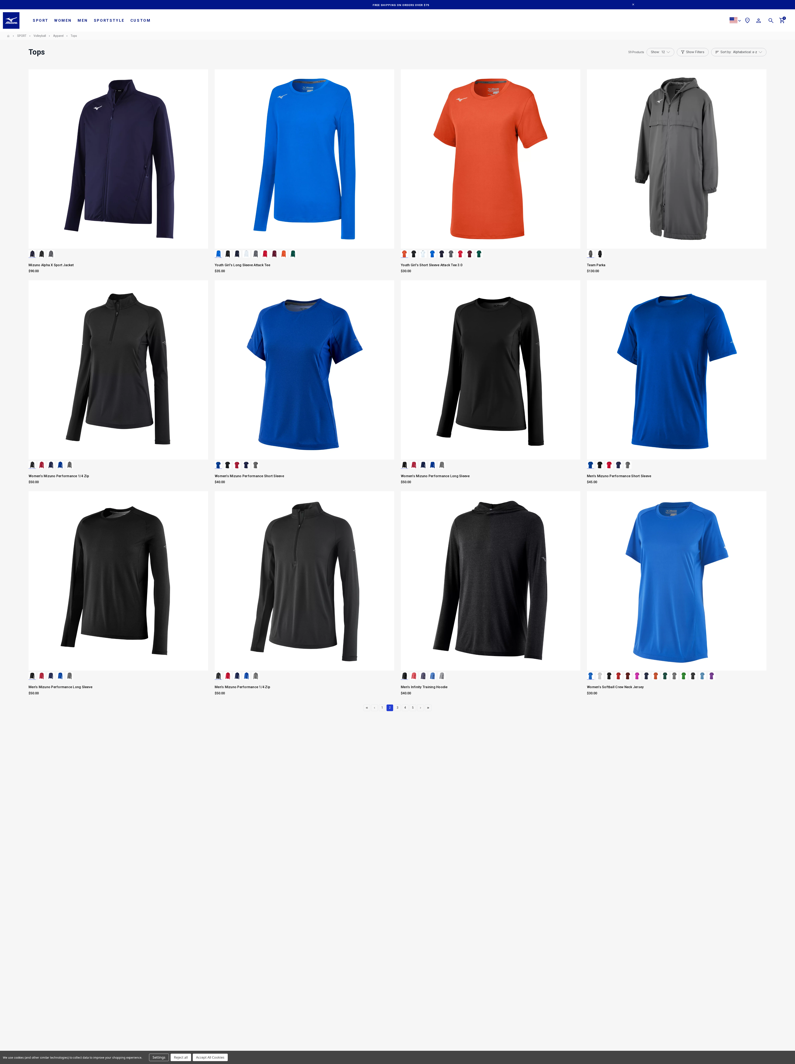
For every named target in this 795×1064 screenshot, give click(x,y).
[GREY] (674, 676)
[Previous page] (367, 708)
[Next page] (420, 708)
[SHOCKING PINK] (637, 676)
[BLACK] (41, 254)
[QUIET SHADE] (50, 254)
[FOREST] (292, 254)
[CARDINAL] (274, 254)
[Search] (771, 21)
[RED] (265, 254)
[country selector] (735, 20)
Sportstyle (109, 20)
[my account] (758, 21)
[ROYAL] (218, 254)
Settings (159, 1057)
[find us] (747, 21)
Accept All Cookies (210, 1057)
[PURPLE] (711, 676)
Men (83, 20)
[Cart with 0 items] (782, 22)
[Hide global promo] (633, 5)
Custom (140, 20)
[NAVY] (32, 254)
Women (63, 20)
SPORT (40, 20)
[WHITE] (246, 254)
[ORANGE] (283, 254)
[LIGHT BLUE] (702, 676)
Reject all (181, 1057)
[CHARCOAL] (693, 676)
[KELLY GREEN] (683, 676)
